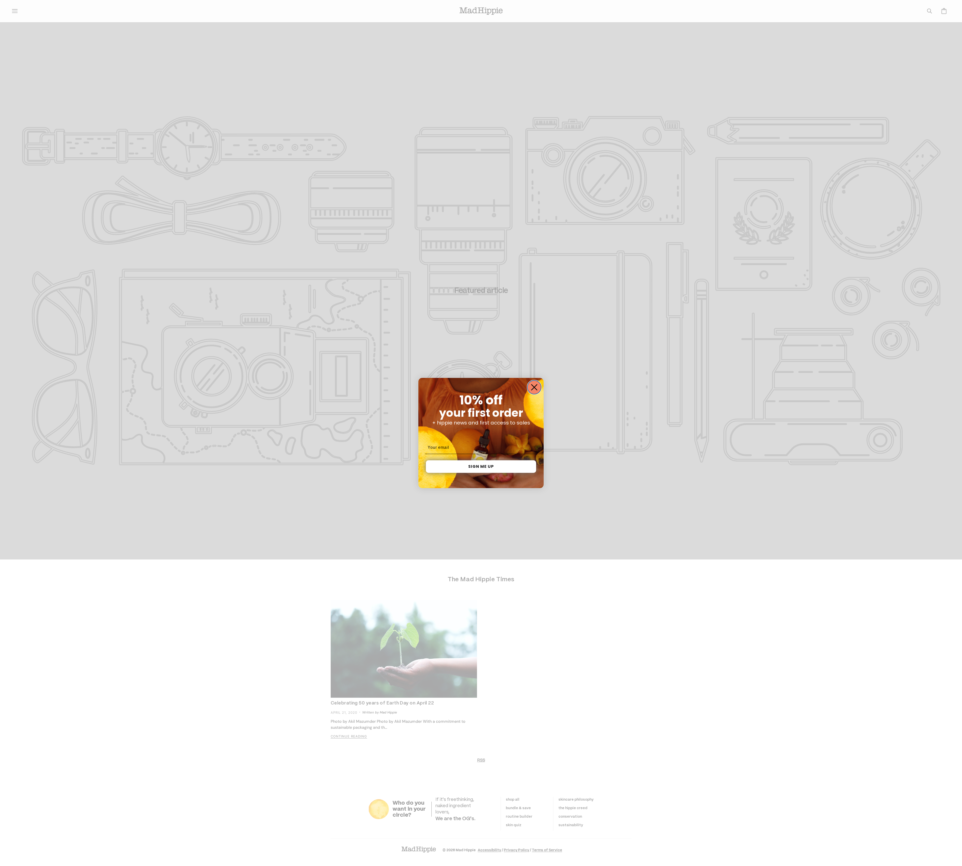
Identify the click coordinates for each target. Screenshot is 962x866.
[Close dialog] (534, 387)
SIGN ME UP (481, 466)
